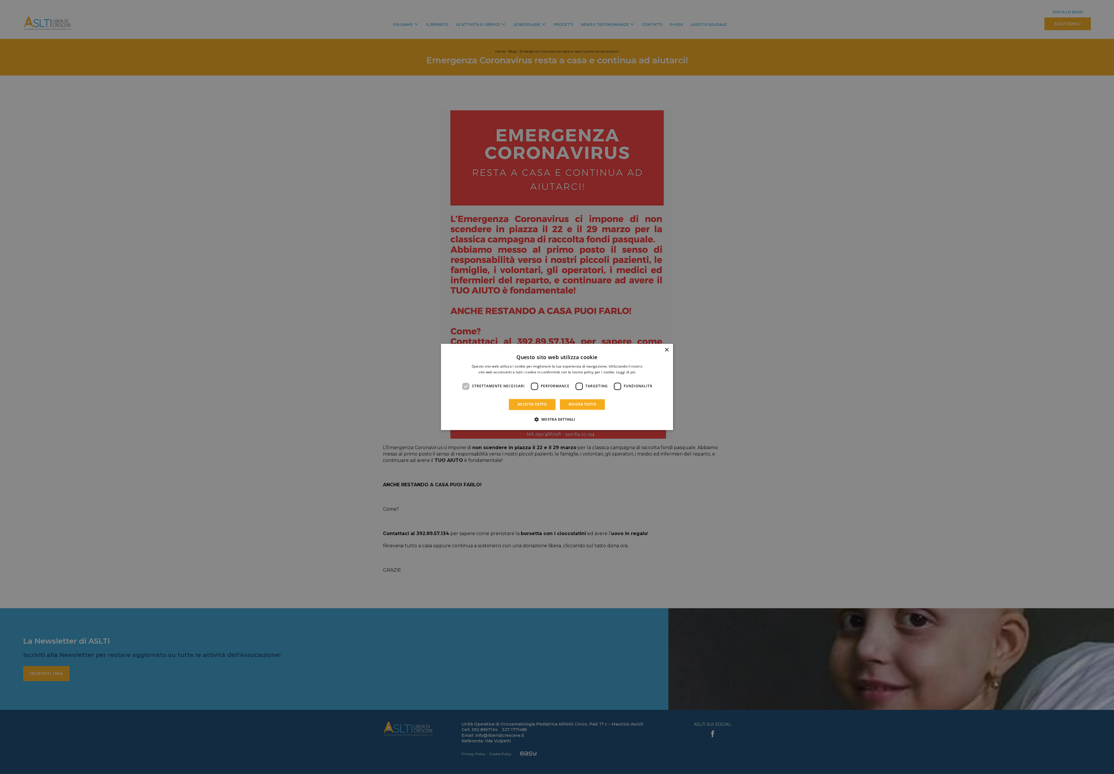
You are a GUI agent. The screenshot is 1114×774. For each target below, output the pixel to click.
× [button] (666, 350)
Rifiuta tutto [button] (582, 404)
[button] (557, 419)
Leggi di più (626, 372)
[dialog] (557, 387)
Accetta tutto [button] (532, 404)
